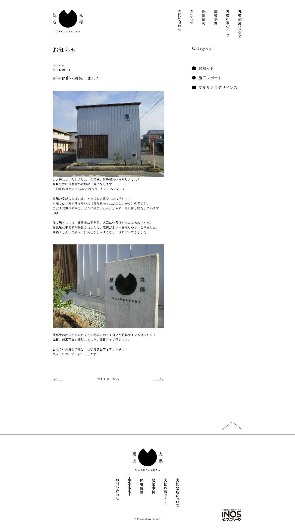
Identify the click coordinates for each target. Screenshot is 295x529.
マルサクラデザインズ (218, 87)
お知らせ (206, 68)
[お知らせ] (192, 17)
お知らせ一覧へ (108, 379)
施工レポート (210, 78)
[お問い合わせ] (180, 21)
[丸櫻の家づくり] (228, 23)
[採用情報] (204, 17)
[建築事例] (216, 17)
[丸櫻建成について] (240, 24)
